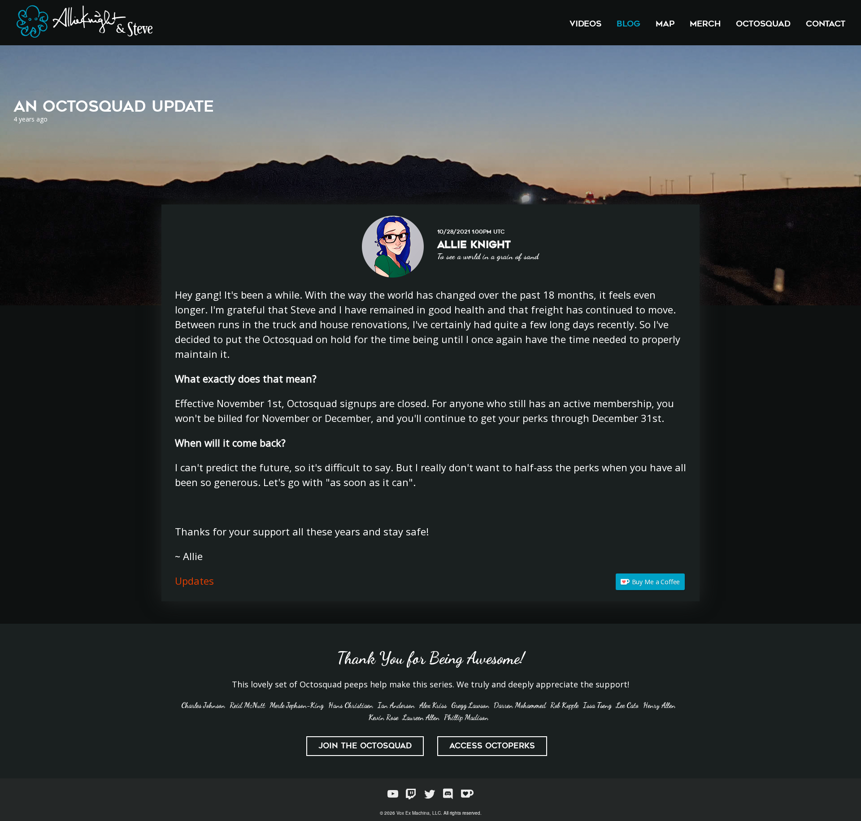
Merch (705, 23)
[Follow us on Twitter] (429, 794)
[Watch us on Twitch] (411, 794)
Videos (585, 23)
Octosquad (763, 23)
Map (665, 23)
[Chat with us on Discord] (448, 794)
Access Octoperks (492, 745)
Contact (825, 23)
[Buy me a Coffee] (467, 794)
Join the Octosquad (365, 745)
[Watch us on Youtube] (392, 794)
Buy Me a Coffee (656, 582)
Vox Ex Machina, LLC (418, 813)
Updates (194, 580)
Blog (628, 23)
